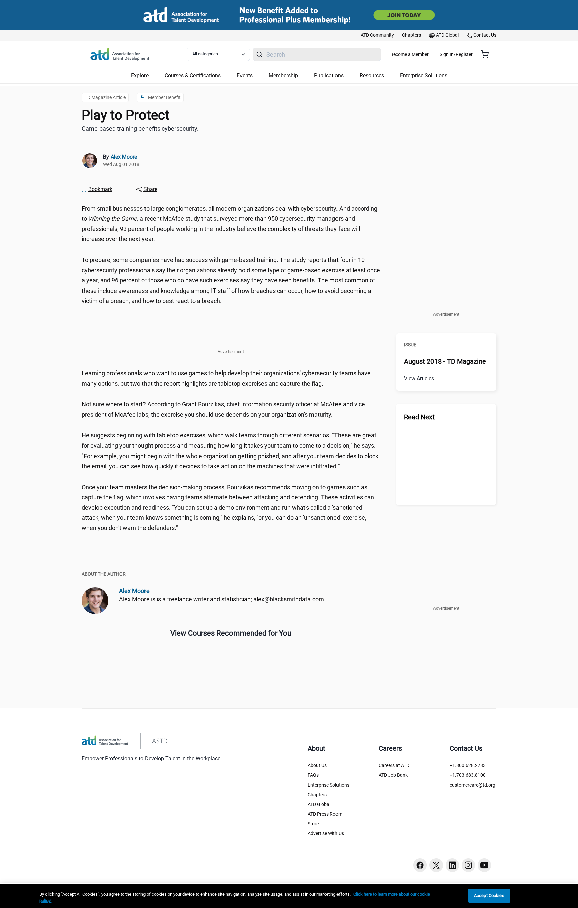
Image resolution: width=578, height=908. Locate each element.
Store (313, 823)
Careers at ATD (394, 765)
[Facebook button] (420, 865)
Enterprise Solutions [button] (423, 75)
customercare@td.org (472, 785)
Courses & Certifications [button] (193, 75)
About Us (317, 765)
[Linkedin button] (452, 865)
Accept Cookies (489, 895)
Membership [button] (283, 75)
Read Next (419, 417)
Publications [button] (329, 75)
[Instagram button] (468, 865)
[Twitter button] (436, 865)
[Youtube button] (484, 865)
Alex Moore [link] (124, 157)
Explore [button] (140, 75)
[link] (377, 35)
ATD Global (319, 804)
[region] (289, 896)
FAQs (313, 775)
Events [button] (245, 75)
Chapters (317, 794)
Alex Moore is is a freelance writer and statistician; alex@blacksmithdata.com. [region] (222, 599)
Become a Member (409, 54)
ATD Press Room (325, 814)
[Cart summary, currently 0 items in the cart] (487, 54)
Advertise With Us (326, 833)
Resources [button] (372, 75)
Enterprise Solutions (328, 785)
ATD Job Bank (393, 775)
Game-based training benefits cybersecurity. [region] (140, 128)
